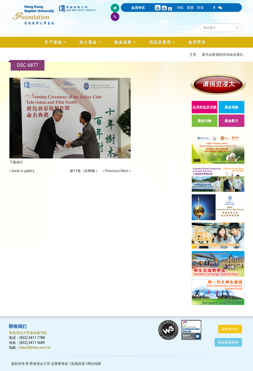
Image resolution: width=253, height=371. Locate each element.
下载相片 (16, 162)
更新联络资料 (228, 342)
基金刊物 (204, 121)
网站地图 (94, 364)
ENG (180, 8)
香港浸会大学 (39, 364)
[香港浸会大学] (77, 8)
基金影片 (231, 121)
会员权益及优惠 (204, 107)
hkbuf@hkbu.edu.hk (34, 348)
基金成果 (123, 42)
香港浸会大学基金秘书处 (28, 333)
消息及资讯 (160, 42)
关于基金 (53, 42)
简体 (200, 8)
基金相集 (231, 107)
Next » (126, 171)
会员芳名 (197, 42)
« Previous (111, 171)
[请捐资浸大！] (218, 84)
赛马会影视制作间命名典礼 (222, 55)
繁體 (190, 8)
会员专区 (138, 8)
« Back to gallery (22, 171)
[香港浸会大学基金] (33, 12)
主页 (193, 55)
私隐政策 (78, 364)
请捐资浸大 (230, 329)
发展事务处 (59, 364)
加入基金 (88, 42)
